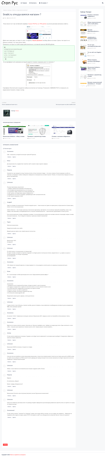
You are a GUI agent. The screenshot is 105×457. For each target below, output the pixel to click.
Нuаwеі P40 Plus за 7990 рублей (37, 24)
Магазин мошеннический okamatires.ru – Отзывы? (95, 83)
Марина (9, 375)
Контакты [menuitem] (34, 3)
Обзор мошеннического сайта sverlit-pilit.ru (94, 23)
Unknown (10, 182)
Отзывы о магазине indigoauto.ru (61, 136)
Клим (5, 18)
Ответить (9, 166)
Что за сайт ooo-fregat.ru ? (94, 53)
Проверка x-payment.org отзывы (36, 136)
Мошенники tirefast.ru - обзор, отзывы (13, 136)
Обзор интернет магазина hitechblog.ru (94, 60)
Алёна (9, 333)
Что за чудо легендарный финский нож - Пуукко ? (94, 45)
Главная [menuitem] (24, 3)
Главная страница (7, 10)
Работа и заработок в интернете (18, 454)
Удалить (14, 166)
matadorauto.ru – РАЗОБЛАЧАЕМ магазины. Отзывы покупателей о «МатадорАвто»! (93, 38)
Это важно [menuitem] (44, 3)
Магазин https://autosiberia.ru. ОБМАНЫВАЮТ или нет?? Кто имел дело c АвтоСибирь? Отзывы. (94, 30)
